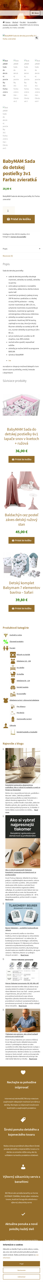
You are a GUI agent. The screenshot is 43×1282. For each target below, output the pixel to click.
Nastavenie (22, 1270)
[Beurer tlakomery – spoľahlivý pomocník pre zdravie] (22, 914)
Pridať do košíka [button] (23, 459)
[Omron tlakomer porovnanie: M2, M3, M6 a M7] (22, 970)
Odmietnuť (21, 1277)
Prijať (21, 1264)
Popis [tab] (5, 248)
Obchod (15, 22)
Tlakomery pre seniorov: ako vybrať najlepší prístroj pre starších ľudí (21, 1035)
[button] (37, 38)
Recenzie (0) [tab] (8, 256)
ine (9, 360)
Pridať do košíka (21, 219)
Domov (8, 22)
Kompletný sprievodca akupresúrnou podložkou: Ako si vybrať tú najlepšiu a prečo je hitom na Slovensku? (22, 787)
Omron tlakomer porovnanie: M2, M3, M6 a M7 (22, 983)
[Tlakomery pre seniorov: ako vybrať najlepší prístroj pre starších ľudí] (22, 1020)
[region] (21, 1261)
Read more (9, 899)
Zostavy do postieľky (10, 25)
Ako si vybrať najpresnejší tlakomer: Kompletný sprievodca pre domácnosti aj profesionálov (20, 872)
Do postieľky (32, 22)
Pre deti (23, 22)
